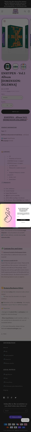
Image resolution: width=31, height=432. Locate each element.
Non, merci (23, 222)
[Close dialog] (30, 204)
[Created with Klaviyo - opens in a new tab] (15, 227)
